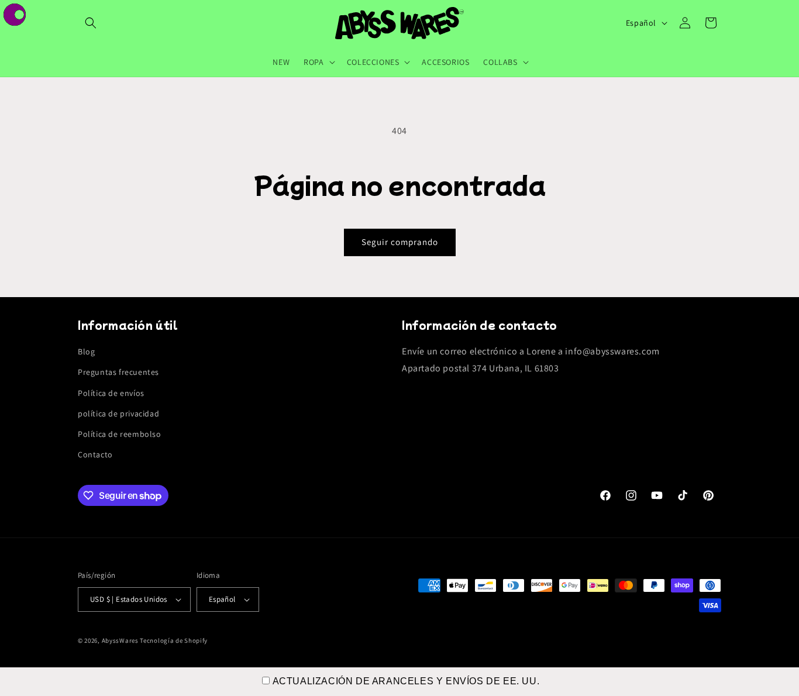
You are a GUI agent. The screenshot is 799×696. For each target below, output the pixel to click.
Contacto (95, 454)
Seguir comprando (399, 241)
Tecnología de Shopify (174, 640)
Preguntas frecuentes (118, 372)
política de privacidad (118, 413)
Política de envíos (111, 393)
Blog (86, 351)
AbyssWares (120, 640)
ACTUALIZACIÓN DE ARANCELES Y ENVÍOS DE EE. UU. (406, 681)
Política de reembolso (119, 434)
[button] (91, 23)
